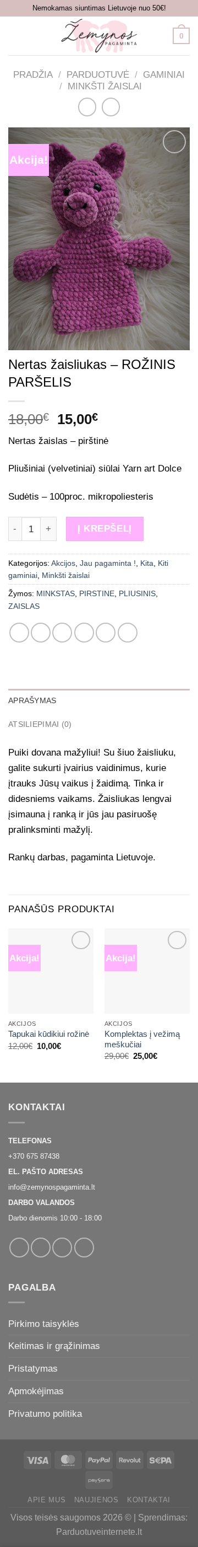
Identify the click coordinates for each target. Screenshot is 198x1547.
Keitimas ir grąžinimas (54, 1345)
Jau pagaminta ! (108, 563)
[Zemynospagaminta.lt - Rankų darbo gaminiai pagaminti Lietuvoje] (99, 36)
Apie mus (46, 1500)
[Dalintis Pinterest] (106, 633)
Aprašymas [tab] (32, 700)
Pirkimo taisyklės (43, 1323)
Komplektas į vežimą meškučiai (142, 1039)
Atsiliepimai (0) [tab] (40, 724)
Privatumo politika (45, 1413)
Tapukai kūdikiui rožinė (48, 1034)
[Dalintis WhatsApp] (19, 633)
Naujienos (96, 1500)
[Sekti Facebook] (19, 1247)
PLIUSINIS (137, 593)
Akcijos (63, 563)
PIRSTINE (96, 593)
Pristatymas (33, 1368)
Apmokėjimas (36, 1390)
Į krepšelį (104, 528)
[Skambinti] (84, 1247)
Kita (146, 563)
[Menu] (15, 36)
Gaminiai (164, 74)
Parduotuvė (98, 74)
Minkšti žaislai (105, 86)
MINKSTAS (55, 593)
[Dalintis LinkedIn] (128, 633)
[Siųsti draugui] (84, 633)
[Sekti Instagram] (41, 1247)
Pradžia (33, 74)
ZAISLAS (24, 606)
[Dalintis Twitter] (62, 633)
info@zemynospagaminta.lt (51, 1187)
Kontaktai (148, 1500)
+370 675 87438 (33, 1156)
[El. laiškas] (62, 1247)
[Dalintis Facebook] (41, 633)
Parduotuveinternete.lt (99, 1532)
